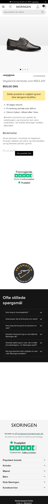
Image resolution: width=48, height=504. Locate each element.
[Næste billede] (43, 44)
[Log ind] (37, 6)
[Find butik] (10, 6)
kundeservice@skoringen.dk (30, 433)
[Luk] (45, 2)
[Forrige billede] (4, 44)
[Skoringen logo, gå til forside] (23, 7)
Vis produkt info (24, 153)
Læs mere (35, 2)
